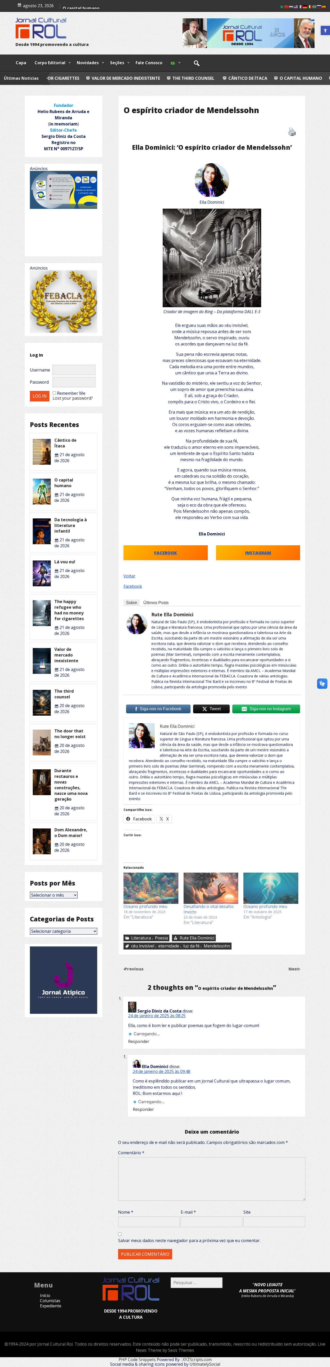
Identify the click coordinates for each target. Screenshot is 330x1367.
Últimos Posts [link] (156, 602)
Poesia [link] (161, 938)
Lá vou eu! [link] (64, 562)
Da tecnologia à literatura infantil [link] (70, 525)
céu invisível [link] (142, 946)
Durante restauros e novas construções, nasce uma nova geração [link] (71, 785)
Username (40, 370)
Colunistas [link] (50, 1300)
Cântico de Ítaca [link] (171, 78)
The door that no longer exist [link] (70, 733)
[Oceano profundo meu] (150, 888)
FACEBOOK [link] (165, 553)
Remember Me (71, 393)
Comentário (131, 1153)
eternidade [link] (168, 946)
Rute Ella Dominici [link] (172, 614)
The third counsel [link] (116, 78)
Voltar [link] (129, 576)
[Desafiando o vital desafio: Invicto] (211, 888)
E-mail (188, 1212)
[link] (325, 30)
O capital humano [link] (224, 78)
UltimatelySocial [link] (204, 1364)
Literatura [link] (141, 938)
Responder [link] (138, 1041)
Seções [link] (117, 63)
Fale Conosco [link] (149, 63)
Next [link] (294, 969)
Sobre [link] (131, 602)
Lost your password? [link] (73, 398)
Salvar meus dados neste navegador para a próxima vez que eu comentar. (189, 1240)
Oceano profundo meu (145, 906)
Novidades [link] (88, 63)
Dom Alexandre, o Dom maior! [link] (70, 832)
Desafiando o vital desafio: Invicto (209, 909)
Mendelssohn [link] (217, 946)
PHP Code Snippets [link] (137, 1359)
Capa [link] (21, 63)
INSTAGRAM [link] (258, 553)
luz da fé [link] (191, 946)
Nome (125, 1212)
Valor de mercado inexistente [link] (66, 654)
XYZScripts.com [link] (197, 1359)
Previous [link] (134, 969)
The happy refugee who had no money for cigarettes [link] (69, 610)
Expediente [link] (50, 1306)
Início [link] (45, 1295)
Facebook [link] (132, 586)
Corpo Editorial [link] (50, 63)
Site (247, 1212)
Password (39, 382)
